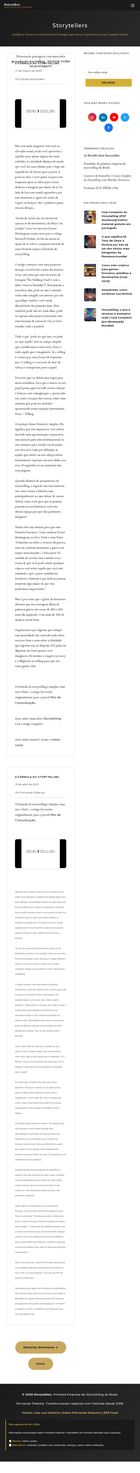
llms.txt (16, 1441)
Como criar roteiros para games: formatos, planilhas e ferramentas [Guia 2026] (116, 273)
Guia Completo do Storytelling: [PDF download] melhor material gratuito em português (116, 220)
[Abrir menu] (132, 5)
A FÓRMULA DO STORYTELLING (37, 777)
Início (40, 1363)
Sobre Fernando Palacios (81, 1412)
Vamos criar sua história (41, 1412)
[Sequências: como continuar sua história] (90, 300)
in (103, 117)
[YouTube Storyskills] (114, 117)
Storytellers (70, 25)
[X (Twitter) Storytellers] (125, 117)
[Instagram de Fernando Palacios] (92, 117)
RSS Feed (111, 1412)
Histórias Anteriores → (40, 1347)
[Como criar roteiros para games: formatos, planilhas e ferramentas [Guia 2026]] (90, 276)
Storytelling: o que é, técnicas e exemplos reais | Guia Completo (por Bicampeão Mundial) (117, 317)
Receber (108, 82)
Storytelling (52, 718)
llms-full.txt (18, 1445)
